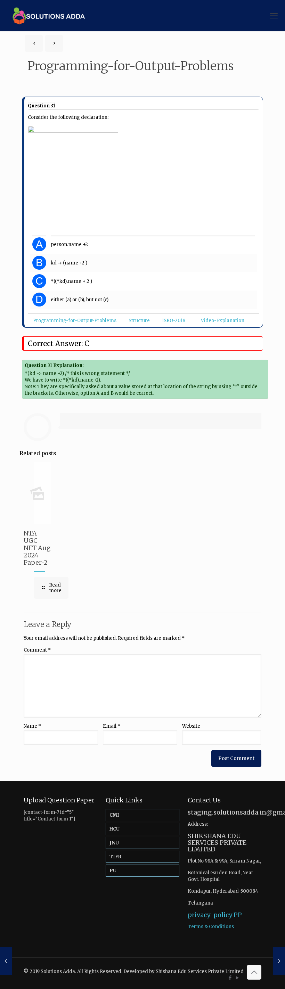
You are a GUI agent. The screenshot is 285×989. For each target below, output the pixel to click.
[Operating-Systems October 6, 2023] (279, 961)
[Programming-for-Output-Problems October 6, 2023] (6, 961)
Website (191, 726)
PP (238, 915)
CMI (114, 815)
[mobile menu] (274, 16)
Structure (139, 321)
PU (112, 871)
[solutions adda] (46, 15)
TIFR (115, 857)
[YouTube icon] (237, 977)
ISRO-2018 (173, 321)
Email (111, 726)
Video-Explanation (222, 321)
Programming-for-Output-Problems (74, 321)
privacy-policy (210, 915)
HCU (114, 829)
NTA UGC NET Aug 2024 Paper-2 (37, 547)
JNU (114, 843)
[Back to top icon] (254, 972)
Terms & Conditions (211, 927)
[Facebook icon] (230, 977)
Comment (37, 650)
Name (32, 726)
